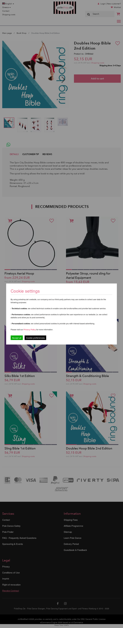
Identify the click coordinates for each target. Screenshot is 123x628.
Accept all (16, 337)
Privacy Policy (30, 329)
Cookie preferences (35, 337)
